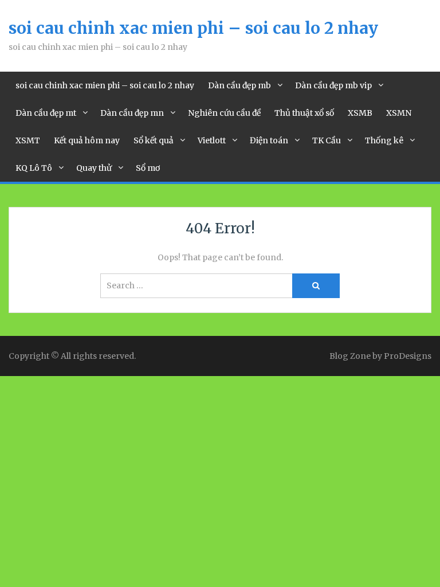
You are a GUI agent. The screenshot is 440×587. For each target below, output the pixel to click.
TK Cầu (326, 140)
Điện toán (269, 140)
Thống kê (384, 140)
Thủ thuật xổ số (304, 113)
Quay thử (94, 168)
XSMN (398, 113)
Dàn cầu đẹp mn (132, 113)
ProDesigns (407, 356)
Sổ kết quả (153, 140)
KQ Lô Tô (33, 168)
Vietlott (212, 140)
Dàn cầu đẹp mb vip (333, 85)
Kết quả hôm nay (87, 140)
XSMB (360, 113)
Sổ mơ (148, 168)
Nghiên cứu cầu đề (224, 113)
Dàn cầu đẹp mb (239, 85)
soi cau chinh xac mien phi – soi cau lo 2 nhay (193, 28)
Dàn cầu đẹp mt (45, 113)
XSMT (27, 140)
